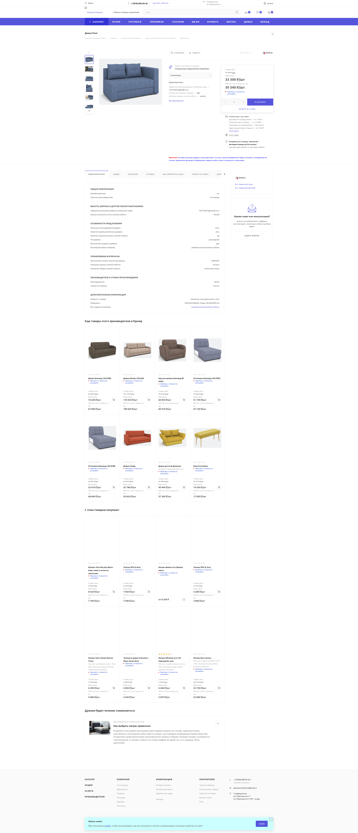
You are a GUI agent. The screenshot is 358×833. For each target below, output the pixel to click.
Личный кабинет (207, 785)
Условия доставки (164, 789)
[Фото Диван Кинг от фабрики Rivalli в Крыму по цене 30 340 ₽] (130, 81)
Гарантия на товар (164, 793)
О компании (122, 785)
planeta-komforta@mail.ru (245, 788)
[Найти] (236, 12)
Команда (121, 797)
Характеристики (96, 174)
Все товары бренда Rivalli (245, 188)
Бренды (159, 799)
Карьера (120, 801)
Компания (123, 779)
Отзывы (150, 174)
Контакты (121, 805)
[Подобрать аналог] (184, 599)
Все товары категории (244, 184)
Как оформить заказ (173, 174)
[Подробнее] (217, 723)
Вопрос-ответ (205, 797)
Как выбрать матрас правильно (131, 725)
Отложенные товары (209, 789)
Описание (133, 174)
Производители (95, 796)
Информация (164, 779)
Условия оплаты (163, 785)
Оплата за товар (200, 174)
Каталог (90, 779)
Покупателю (207, 779)
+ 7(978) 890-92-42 (139, 3)
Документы (122, 789)
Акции (89, 785)
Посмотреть (234, 131)
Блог (201, 801)
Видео (116, 174)
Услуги (89, 791)
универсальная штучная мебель (205, 307)
